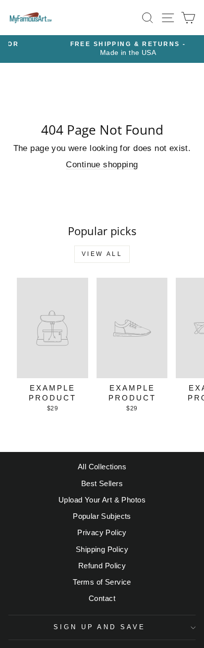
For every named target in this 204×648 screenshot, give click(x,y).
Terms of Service (102, 582)
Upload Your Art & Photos (102, 500)
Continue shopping (102, 164)
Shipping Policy (102, 549)
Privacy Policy (102, 532)
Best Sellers (102, 483)
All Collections (102, 466)
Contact (102, 598)
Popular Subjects (102, 516)
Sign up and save (99, 627)
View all (102, 253)
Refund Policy (102, 565)
